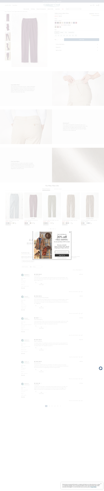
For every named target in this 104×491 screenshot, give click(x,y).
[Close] (101, 484)
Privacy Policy (93, 486)
